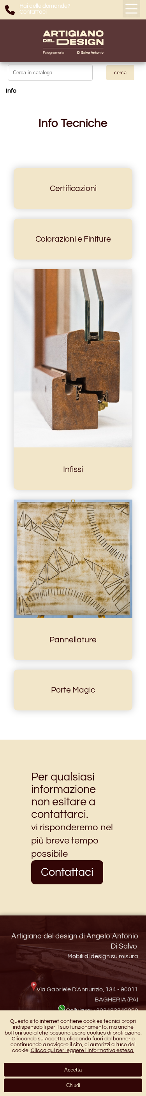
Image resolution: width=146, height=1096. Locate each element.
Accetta (73, 1070)
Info (11, 91)
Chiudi (73, 1085)
